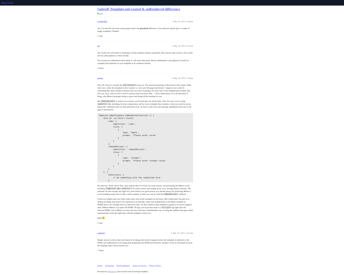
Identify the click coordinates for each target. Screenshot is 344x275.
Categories (109, 266)
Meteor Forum (7, 3)
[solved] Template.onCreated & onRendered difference (138, 9)
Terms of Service (139, 266)
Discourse (112, 271)
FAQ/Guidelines (123, 266)
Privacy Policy (155, 266)
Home (100, 266)
